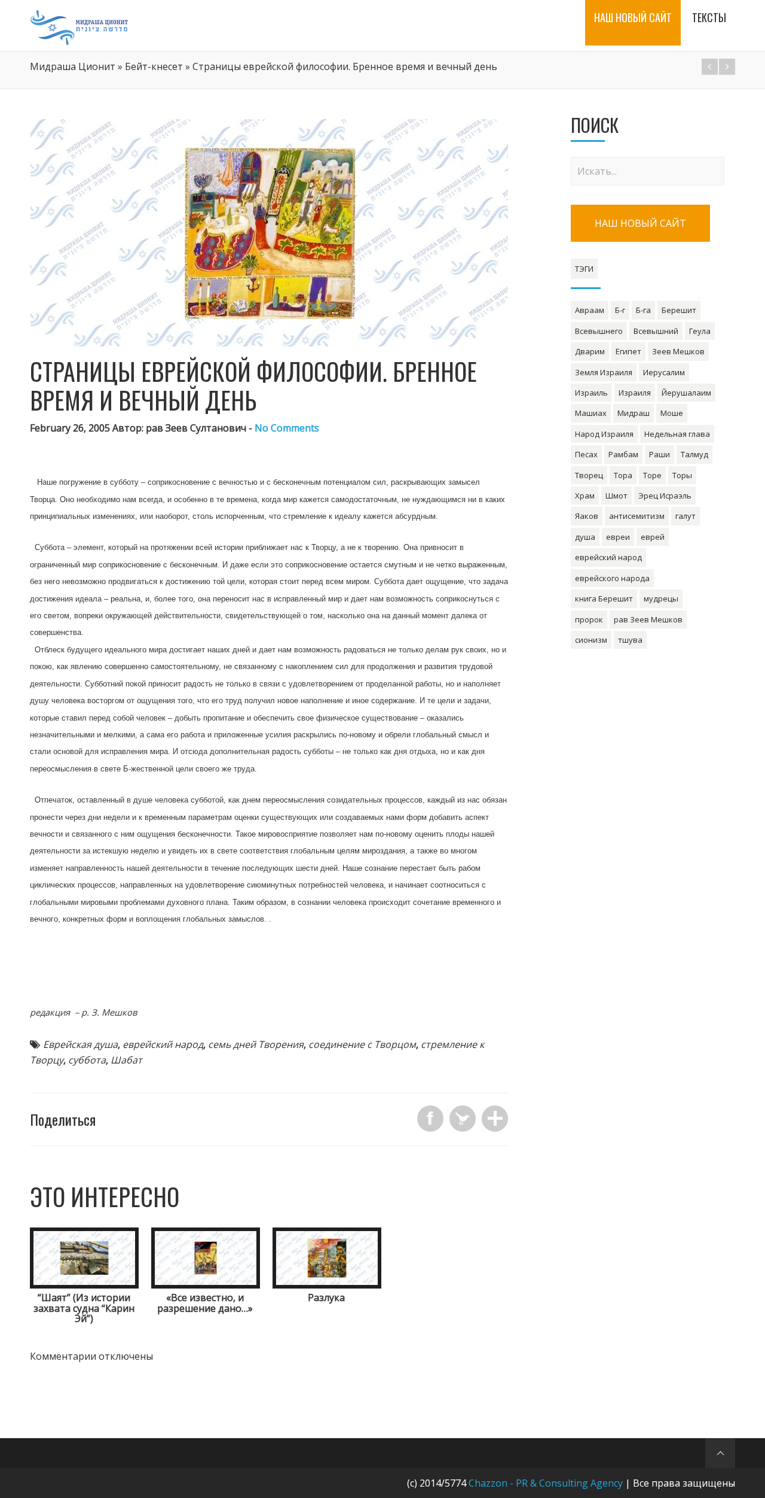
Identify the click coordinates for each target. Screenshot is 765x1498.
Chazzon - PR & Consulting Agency (546, 1483)
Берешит (679, 310)
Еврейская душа (80, 1044)
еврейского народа (612, 578)
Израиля (635, 392)
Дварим (590, 351)
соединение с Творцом (362, 1044)
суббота (87, 1059)
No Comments (287, 427)
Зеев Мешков (678, 351)
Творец (589, 475)
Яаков (586, 516)
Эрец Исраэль (664, 495)
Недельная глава (677, 434)
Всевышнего (599, 331)
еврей (653, 536)
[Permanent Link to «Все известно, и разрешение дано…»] (205, 1285)
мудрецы (661, 598)
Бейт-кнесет (154, 66)
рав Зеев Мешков (648, 619)
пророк (589, 619)
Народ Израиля (604, 434)
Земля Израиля (603, 372)
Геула (700, 331)
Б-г (620, 310)
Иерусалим (664, 372)
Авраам (589, 310)
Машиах (591, 413)
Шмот (616, 495)
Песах (586, 454)
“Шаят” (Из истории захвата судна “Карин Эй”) (83, 1308)
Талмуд (694, 454)
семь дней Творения (256, 1044)
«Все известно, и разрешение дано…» (205, 1303)
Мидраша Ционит (72, 66)
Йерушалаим (686, 392)
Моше (671, 413)
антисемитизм (637, 516)
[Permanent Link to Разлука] (327, 1285)
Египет (628, 351)
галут (685, 516)
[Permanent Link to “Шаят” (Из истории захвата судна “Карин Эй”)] (84, 1285)
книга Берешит (604, 598)
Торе (652, 475)
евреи (618, 536)
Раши (659, 454)
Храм (585, 495)
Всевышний (656, 331)
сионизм (591, 639)
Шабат (126, 1059)
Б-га (643, 310)
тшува (630, 639)
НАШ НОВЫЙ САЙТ (640, 223)
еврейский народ (163, 1044)
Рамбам (623, 454)
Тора (623, 475)
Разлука (326, 1297)
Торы (682, 475)
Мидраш (633, 413)
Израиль (591, 392)
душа (585, 536)
